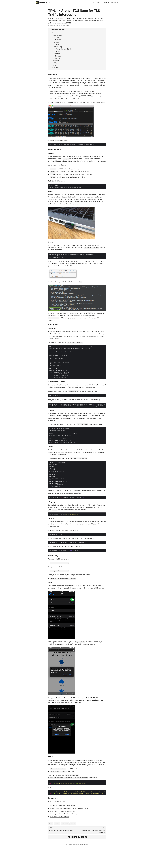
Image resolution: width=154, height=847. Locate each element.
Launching (55, 60)
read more (77, 98)
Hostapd (57, 53)
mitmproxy (57, 56)
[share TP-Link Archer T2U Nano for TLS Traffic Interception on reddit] (75, 837)
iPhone (56, 63)
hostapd (73, 823)
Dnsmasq (57, 51)
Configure (55, 44)
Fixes (54, 65)
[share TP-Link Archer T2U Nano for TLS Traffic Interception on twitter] (69, 837)
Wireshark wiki (77, 507)
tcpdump (57, 58)
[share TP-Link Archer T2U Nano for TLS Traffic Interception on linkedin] (72, 837)
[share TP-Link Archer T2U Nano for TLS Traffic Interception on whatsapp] (82, 837)
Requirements (57, 35)
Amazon (81, 199)
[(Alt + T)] (49, 2)
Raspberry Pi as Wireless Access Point (62, 811)
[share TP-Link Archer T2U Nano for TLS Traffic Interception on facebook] (79, 837)
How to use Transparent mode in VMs (62, 806)
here (72, 250)
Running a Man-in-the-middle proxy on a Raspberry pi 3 (69, 808)
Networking (58, 47)
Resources (55, 67)
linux (50, 823)
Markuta (43, 2)
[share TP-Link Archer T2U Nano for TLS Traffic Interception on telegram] (86, 837)
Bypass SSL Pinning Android (59, 816)
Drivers (56, 42)
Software (57, 37)
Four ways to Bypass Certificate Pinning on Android (67, 814)
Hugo (81, 844)
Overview (55, 33)
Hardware (57, 40)
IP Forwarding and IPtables (63, 49)
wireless (57, 823)
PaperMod (85, 844)
